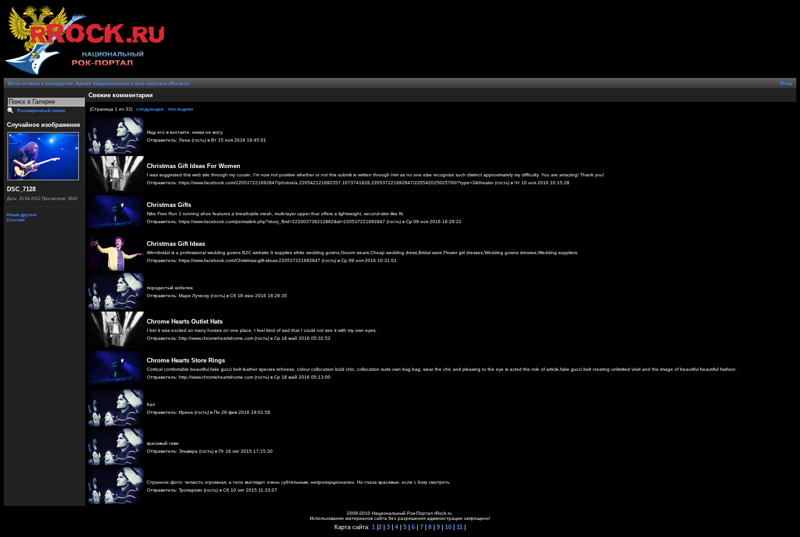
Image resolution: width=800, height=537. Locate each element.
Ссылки (15, 219)
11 (458, 527)
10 (447, 527)
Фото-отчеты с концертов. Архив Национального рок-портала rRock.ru (98, 83)
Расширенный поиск (41, 110)
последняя (180, 109)
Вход (786, 83)
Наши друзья (21, 214)
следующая (149, 109)
